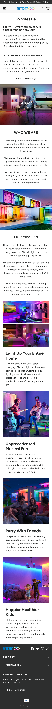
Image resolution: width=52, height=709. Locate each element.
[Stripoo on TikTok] (47, 648)
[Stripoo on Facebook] (32, 648)
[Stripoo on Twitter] (37, 648)
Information (12, 665)
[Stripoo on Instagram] (42, 648)
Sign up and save (15, 674)
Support (9, 657)
